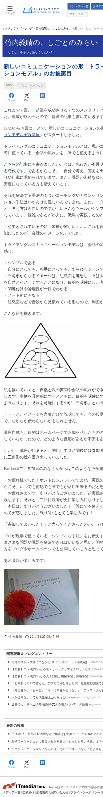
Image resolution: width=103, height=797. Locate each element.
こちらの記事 (16, 164)
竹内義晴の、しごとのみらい (54, 28)
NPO (9, 85)
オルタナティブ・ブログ (17, 28)
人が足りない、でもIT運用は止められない (56, 697)
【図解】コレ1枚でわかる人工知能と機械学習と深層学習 (57, 676)
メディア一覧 (11, 792)
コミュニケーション (31, 85)
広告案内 (42, 792)
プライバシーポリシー (85, 792)
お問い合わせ (59, 792)
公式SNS (28, 792)
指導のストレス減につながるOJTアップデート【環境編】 (57, 662)
